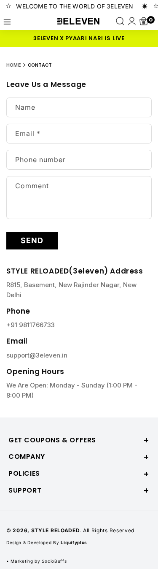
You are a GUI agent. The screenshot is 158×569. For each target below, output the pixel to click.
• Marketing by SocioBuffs (36, 561)
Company (26, 456)
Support (24, 490)
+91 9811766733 (30, 325)
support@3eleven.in (36, 355)
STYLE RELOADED (55, 530)
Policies (24, 473)
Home (13, 65)
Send (32, 240)
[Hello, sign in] (132, 21)
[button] (7, 21)
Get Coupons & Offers (52, 440)
